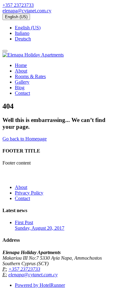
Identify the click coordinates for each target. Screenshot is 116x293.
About (21, 70)
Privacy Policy (29, 192)
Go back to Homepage (24, 138)
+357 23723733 (18, 5)
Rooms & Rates (30, 76)
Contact (22, 93)
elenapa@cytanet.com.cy (26, 10)
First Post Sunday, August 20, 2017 (39, 225)
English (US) (16, 17)
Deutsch (23, 38)
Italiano (22, 33)
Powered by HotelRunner (40, 285)
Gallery (22, 82)
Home (21, 65)
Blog (19, 87)
